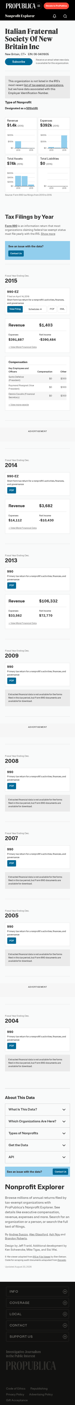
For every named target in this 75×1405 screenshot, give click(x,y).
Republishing (39, 1388)
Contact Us (16, 253)
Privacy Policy (15, 1394)
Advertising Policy (41, 1394)
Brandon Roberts (16, 1238)
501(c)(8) (32, 108)
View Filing (15, 308)
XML (62, 308)
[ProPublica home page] (31, 1365)
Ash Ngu (54, 1234)
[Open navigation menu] (38, 6)
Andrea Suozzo (18, 1234)
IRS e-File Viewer (41, 1256)
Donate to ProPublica (56, 5)
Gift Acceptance (17, 1400)
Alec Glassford (38, 1234)
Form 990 (11, 226)
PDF (52, 308)
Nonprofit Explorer (20, 16)
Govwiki (62, 1260)
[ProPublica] (20, 5)
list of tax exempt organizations (43, 85)
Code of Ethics (15, 1388)
